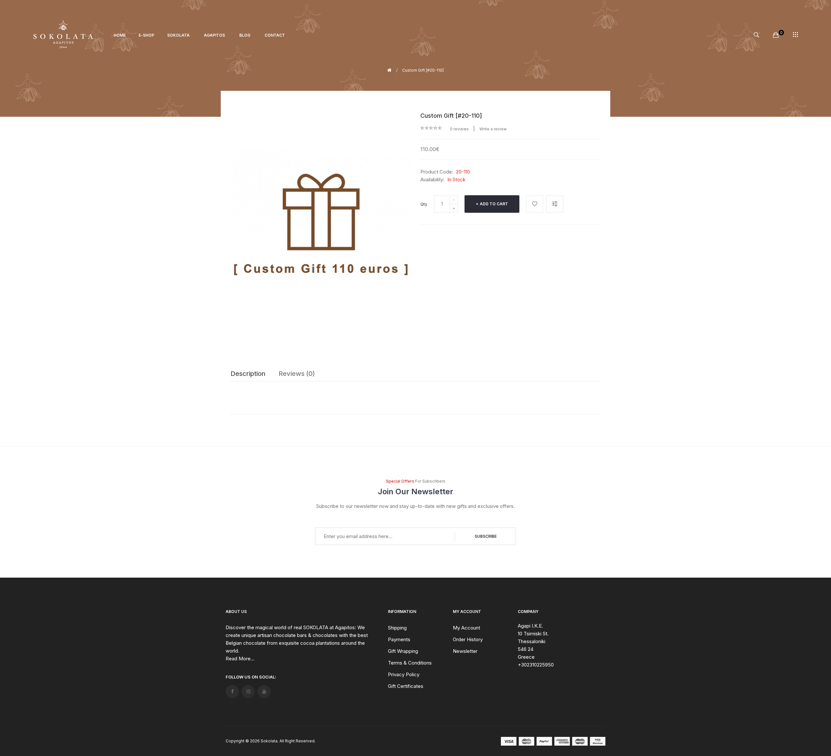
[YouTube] (264, 691)
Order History (468, 639)
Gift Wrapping (403, 651)
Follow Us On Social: (251, 676)
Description (248, 374)
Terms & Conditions (410, 663)
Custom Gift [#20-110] (423, 70)
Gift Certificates (405, 686)
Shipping (397, 628)
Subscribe (486, 536)
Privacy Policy (403, 674)
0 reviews (459, 128)
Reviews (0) (297, 374)
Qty (423, 204)
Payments (399, 639)
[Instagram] (248, 691)
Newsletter (465, 651)
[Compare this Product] (555, 204)
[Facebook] (232, 691)
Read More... (240, 658)
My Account (466, 628)
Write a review (493, 128)
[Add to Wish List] (534, 204)
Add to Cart (494, 203)
